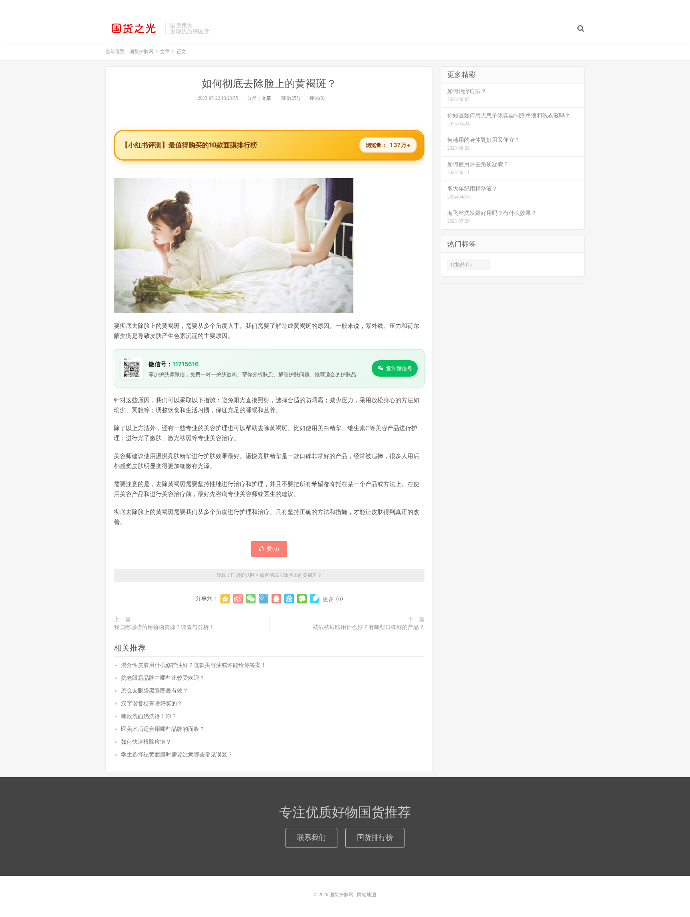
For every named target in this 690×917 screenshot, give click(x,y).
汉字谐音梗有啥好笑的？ (151, 704)
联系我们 (311, 838)
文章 (266, 98)
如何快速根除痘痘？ (146, 742)
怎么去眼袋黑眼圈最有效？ (154, 691)
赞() (273, 549)
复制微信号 (399, 368)
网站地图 (366, 894)
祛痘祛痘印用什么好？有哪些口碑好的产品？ (368, 627)
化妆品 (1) (461, 264)
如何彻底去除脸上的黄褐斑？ (269, 83)
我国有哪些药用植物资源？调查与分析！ (164, 627)
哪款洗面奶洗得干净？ (149, 716)
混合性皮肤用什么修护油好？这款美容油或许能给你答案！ (193, 665)
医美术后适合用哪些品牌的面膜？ (163, 729)
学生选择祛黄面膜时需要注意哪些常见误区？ (177, 755)
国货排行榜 (375, 838)
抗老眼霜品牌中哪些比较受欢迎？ (163, 678)
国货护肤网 (133, 28)
